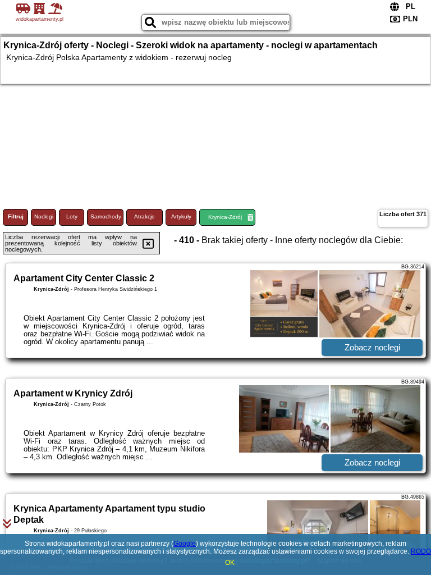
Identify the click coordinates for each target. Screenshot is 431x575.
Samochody (105, 216)
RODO (421, 551)
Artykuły (181, 216)
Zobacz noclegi (372, 347)
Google (184, 543)
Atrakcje (144, 216)
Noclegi (43, 216)
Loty (71, 216)
